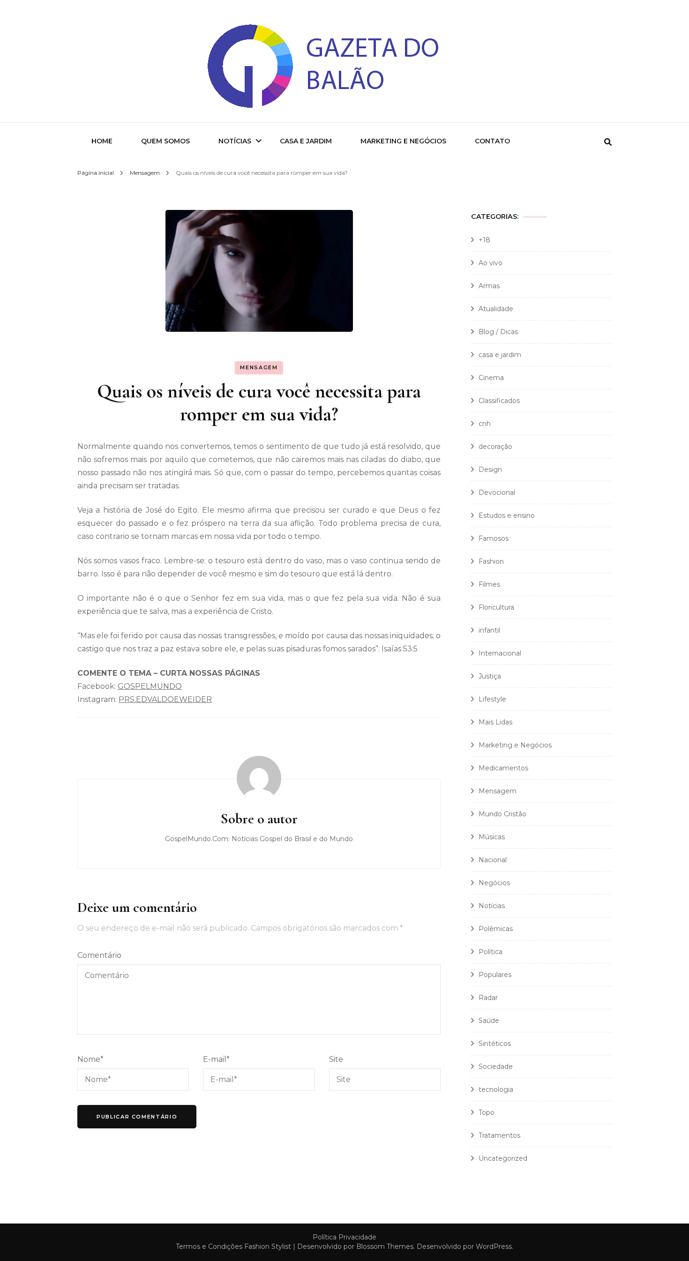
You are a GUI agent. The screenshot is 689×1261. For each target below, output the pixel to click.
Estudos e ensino (507, 515)
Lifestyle (492, 699)
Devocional (497, 492)
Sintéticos (495, 1043)
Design (490, 469)
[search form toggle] (608, 142)
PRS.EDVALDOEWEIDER (165, 699)
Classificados (499, 400)
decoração (495, 446)
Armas (489, 286)
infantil (489, 630)
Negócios (494, 883)
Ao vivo (490, 263)
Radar (488, 997)
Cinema (491, 377)
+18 (484, 240)
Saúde (489, 1020)
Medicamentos (503, 768)
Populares (495, 974)
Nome (90, 1059)
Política (490, 952)
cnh (485, 423)
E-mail (216, 1059)
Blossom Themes (384, 1246)
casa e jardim (500, 355)
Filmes (489, 584)
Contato (492, 141)
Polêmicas (496, 929)
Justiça (490, 676)
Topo (486, 1112)
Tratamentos (499, 1135)
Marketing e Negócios (403, 141)
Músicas (492, 837)
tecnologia (496, 1089)
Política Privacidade (344, 1237)
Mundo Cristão (502, 814)
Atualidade (496, 309)
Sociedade (496, 1066)
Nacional (493, 860)
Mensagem (258, 367)
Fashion (491, 561)
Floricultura (496, 607)
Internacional (500, 653)
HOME (101, 141)
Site (336, 1059)
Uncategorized (503, 1158)
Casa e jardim (306, 141)
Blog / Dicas (498, 332)
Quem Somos (165, 141)
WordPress (494, 1246)
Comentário (99, 955)
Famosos (494, 538)
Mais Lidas (495, 722)
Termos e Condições (209, 1246)
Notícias (234, 141)
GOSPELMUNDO (150, 686)
